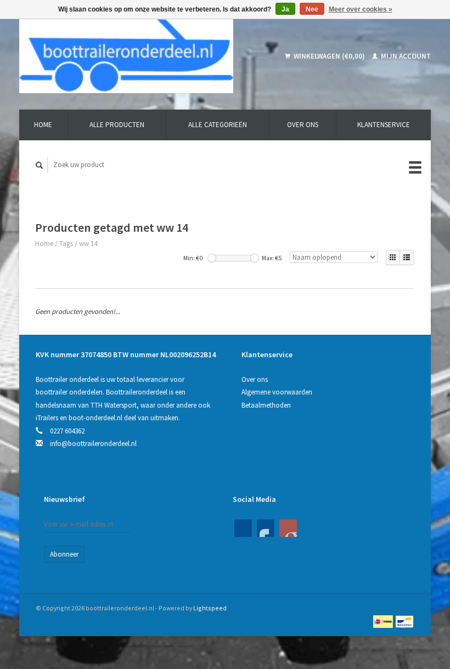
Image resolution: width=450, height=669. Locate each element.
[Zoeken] (39, 165)
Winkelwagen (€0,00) (329, 56)
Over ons (302, 124)
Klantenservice (383, 124)
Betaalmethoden (266, 405)
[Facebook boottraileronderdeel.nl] (243, 528)
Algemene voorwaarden (276, 392)
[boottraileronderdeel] (141, 56)
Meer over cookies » (360, 9)
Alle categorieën (217, 124)
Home (43, 124)
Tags (66, 243)
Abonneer (64, 554)
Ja (285, 9)
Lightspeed (210, 608)
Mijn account (405, 56)
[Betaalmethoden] (384, 620)
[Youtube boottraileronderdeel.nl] (288, 528)
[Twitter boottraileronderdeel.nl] (265, 528)
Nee (312, 9)
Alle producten (116, 124)
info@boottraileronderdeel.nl (93, 443)
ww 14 (88, 243)
